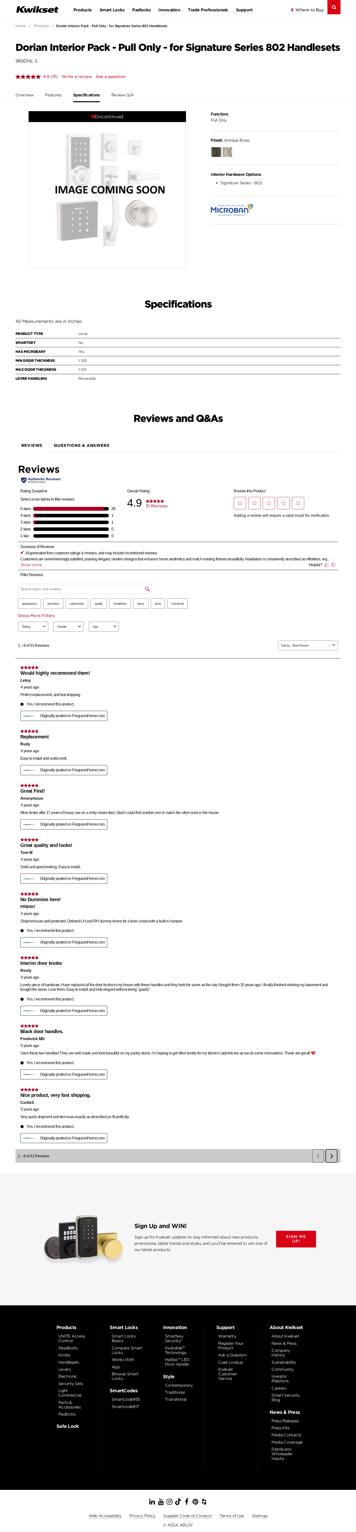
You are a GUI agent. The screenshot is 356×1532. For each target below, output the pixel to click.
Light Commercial (69, 1393)
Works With (123, 1359)
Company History (280, 1352)
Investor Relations (279, 1378)
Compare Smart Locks (127, 1350)
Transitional (175, 1399)
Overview (24, 95)
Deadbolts (67, 1348)
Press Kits (280, 1428)
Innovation (169, 10)
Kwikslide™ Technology (176, 1350)
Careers (278, 1388)
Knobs (64, 1355)
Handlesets (68, 1362)
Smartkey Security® (174, 1338)
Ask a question (110, 76)
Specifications (86, 95)
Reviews (32, 445)
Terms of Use (232, 1516)
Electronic (67, 1376)
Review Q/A (122, 95)
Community (282, 1369)
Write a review (77, 76)
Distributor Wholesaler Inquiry (282, 1454)
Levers (64, 1369)
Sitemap (260, 1516)
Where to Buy (309, 10)
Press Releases (285, 1421)
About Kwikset (285, 1336)
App (116, 1367)
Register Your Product (230, 1345)
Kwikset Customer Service (227, 1374)
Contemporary (179, 1385)
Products (82, 10)
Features (53, 95)
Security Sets (70, 1383)
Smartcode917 (125, 1406)
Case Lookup (230, 1362)
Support (244, 10)
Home (20, 26)
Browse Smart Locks (125, 1376)
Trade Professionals (208, 10)
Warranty (227, 1336)
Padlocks (141, 10)
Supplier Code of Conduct (187, 1516)
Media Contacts (286, 1435)
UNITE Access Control (71, 1338)
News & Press (283, 1343)
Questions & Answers (81, 445)
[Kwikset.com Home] (37, 9)
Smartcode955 (126, 1399)
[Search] (334, 7)
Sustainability (283, 1362)
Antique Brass (230, 140)
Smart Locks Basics (123, 1338)
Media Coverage (286, 1442)
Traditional (175, 1392)
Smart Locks (112, 10)
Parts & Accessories (69, 1404)
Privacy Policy (142, 1516)
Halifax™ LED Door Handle (177, 1362)
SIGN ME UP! (296, 1239)
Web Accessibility (105, 1516)
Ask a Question (232, 1355)
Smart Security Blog (285, 1397)
